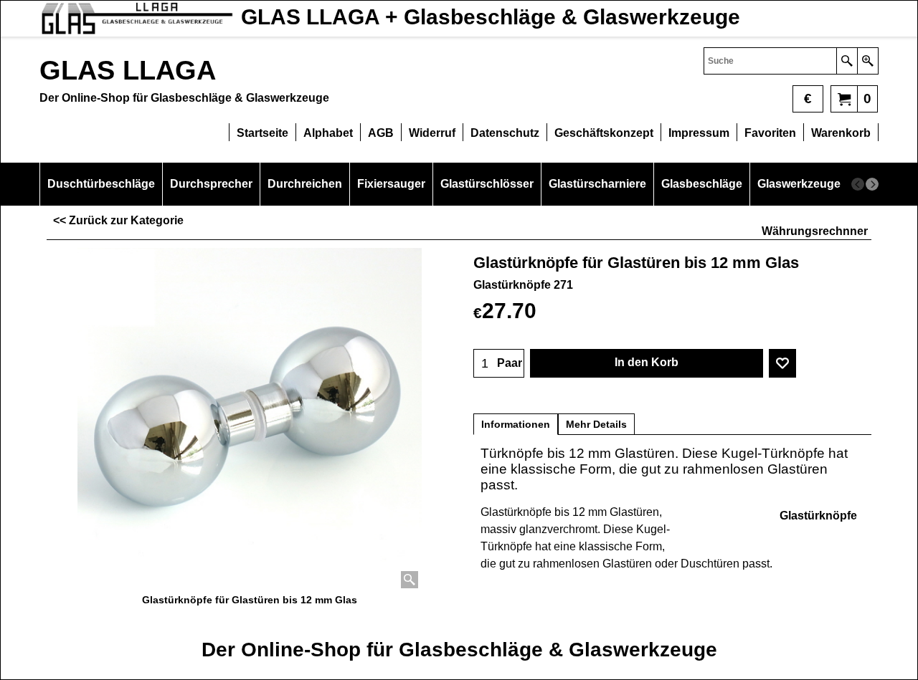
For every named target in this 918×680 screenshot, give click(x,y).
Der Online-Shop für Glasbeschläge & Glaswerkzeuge (459, 649)
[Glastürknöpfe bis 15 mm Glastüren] (249, 420)
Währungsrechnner (815, 231)
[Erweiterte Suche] (867, 61)
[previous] (857, 184)
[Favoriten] (782, 363)
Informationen (515, 424)
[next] (872, 184)
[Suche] (846, 61)
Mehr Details (596, 424)
